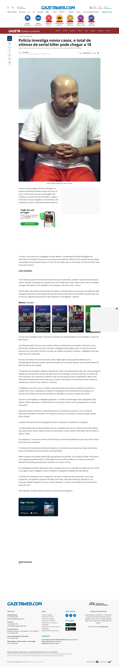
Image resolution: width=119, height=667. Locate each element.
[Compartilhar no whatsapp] (9, 47)
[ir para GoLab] (106, 662)
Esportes (72, 30)
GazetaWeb (45, 625)
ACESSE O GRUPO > (30, 224)
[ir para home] (58, 7)
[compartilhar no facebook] (9, 51)
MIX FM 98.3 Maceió (47, 617)
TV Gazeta (40, 12)
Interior (65, 30)
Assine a (91, 12)
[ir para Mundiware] (92, 662)
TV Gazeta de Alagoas (48, 619)
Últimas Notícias (12, 12)
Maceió (93, 30)
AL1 (29, 12)
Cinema (78, 12)
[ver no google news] (9, 62)
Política (80, 30)
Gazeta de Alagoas (47, 615)
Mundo (108, 30)
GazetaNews (45, 628)
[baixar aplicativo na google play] (24, 513)
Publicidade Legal (106, 12)
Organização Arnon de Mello (50, 630)
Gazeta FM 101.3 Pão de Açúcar (51, 626)
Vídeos (55, 12)
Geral (86, 30)
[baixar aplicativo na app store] (34, 513)
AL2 (34, 12)
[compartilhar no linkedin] (9, 54)
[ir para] (71, 625)
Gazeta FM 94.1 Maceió (48, 621)
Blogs (47, 12)
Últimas (58, 30)
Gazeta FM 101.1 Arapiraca (49, 623)
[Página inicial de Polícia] (23, 31)
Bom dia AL (22, 12)
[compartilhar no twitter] (9, 43)
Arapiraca (100, 30)
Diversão (71, 12)
